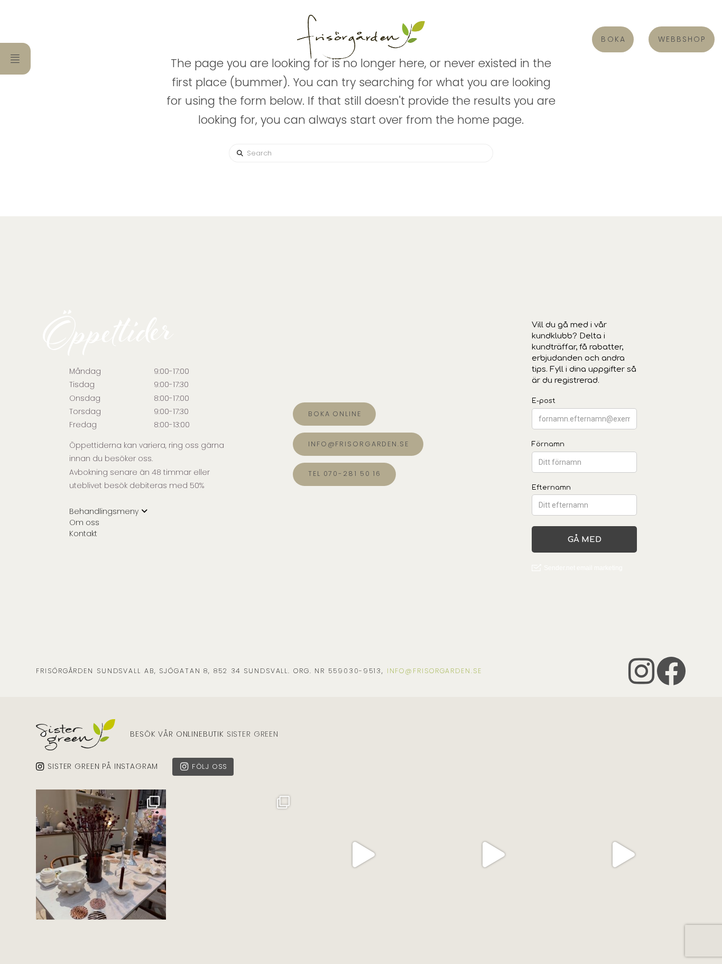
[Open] (101, 854)
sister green (253, 734)
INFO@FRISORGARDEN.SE (434, 670)
